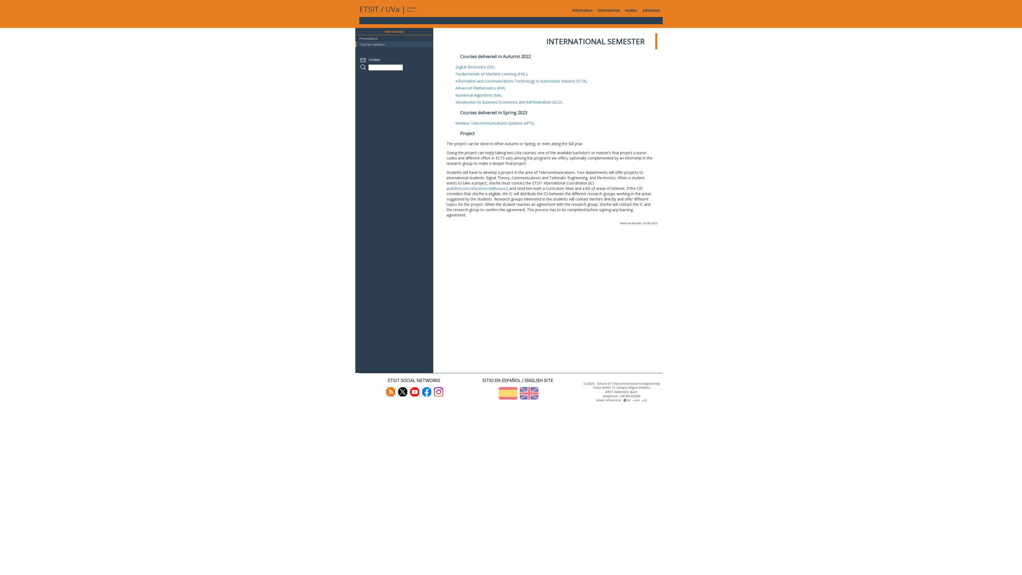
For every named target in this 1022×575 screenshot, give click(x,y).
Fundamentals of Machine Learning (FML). (491, 73)
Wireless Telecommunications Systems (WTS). (495, 123)
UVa (392, 9)
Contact (373, 59)
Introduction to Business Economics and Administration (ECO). (509, 102)
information (582, 10)
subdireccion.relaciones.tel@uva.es (477, 188)
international (609, 10)
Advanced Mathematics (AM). (480, 88)
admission (651, 10)
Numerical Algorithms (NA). (478, 95)
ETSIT (369, 9)
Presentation (368, 38)
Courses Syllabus (372, 44)
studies (631, 10)
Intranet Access (411, 9)
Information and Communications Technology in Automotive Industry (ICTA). (521, 81)
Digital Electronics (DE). (475, 66)
